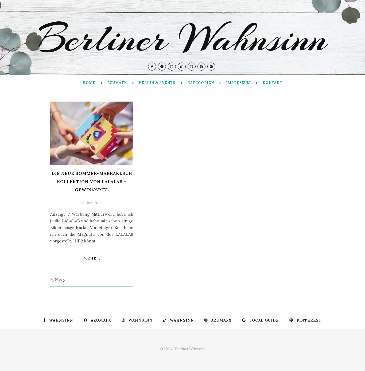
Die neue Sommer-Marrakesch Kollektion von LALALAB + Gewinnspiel (92, 181)
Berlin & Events (157, 82)
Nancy (60, 279)
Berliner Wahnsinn (182, 38)
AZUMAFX (117, 82)
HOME (89, 82)
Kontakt (272, 82)
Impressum (238, 82)
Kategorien (200, 82)
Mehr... (91, 258)
